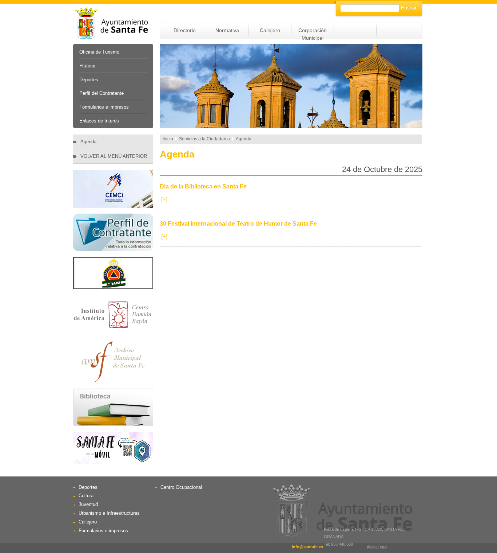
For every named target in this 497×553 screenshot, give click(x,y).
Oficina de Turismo (99, 52)
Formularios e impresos (104, 107)
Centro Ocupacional (181, 487)
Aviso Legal (377, 547)
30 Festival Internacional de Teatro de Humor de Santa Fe (238, 224)
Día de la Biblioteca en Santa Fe (203, 186)
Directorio (185, 30)
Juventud (88, 504)
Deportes (88, 79)
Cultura (86, 495)
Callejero (270, 30)
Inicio (168, 138)
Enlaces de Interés (99, 121)
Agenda (88, 141)
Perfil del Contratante (101, 93)
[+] (164, 199)
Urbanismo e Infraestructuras (109, 513)
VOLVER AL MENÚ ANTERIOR (113, 156)
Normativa (227, 30)
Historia (87, 66)
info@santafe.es (307, 547)
